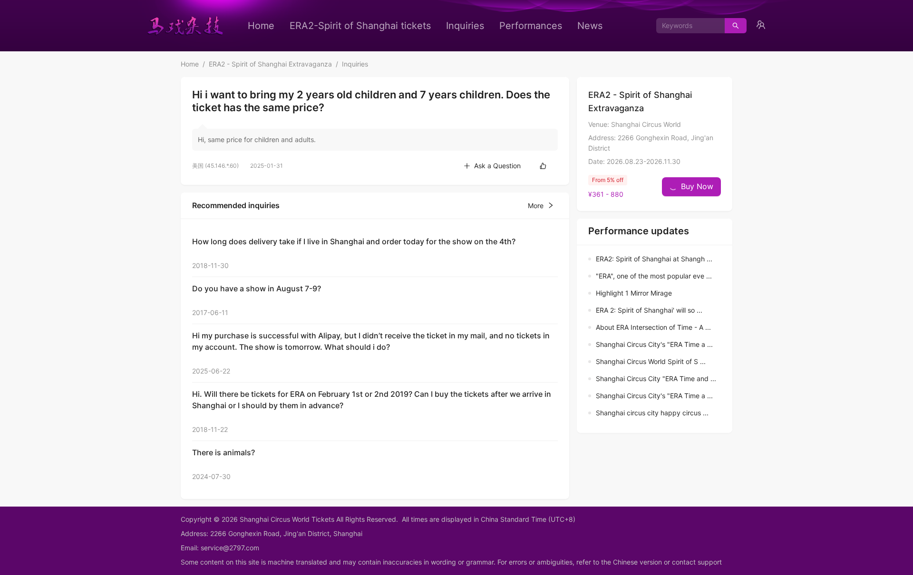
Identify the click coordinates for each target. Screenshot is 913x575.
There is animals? (223, 452)
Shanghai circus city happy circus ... (652, 413)
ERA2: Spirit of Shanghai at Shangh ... (654, 259)
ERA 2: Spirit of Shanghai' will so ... (649, 310)
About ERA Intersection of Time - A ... (653, 327)
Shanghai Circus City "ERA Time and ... (656, 378)
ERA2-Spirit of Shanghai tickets (360, 25)
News (589, 25)
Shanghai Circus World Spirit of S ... (651, 361)
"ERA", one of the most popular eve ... (654, 276)
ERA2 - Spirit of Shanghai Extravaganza (270, 64)
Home (261, 25)
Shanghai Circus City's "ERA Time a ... (654, 344)
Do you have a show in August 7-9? (256, 288)
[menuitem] (261, 26)
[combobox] (687, 25)
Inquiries (465, 25)
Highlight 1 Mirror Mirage (634, 293)
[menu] (425, 26)
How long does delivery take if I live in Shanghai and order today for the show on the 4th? (353, 241)
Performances (530, 25)
